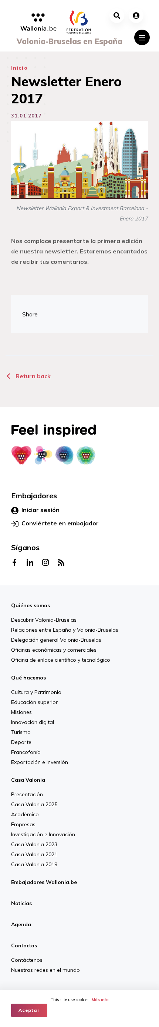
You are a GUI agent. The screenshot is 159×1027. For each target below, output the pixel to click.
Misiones (21, 712)
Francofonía (26, 752)
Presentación (27, 794)
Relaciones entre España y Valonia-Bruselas (64, 629)
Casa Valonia (28, 780)
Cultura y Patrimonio (36, 692)
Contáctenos (27, 960)
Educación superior (34, 702)
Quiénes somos (30, 605)
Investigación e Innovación (43, 834)
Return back (32, 376)
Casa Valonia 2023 (34, 844)
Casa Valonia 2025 (34, 804)
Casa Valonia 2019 (34, 864)
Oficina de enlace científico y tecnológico (60, 660)
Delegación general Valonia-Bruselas (56, 640)
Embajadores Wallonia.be (44, 882)
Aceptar (29, 1010)
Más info (100, 999)
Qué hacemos (28, 677)
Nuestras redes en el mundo (45, 970)
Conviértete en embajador (60, 523)
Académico (25, 814)
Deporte (21, 742)
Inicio (19, 67)
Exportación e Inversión (39, 762)
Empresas (23, 824)
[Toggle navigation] (142, 37)
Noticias (21, 903)
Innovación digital (32, 722)
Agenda (21, 924)
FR (88, 984)
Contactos (24, 945)
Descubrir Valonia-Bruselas (44, 619)
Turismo (21, 732)
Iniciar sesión (40, 510)
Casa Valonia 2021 (34, 854)
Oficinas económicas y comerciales (54, 650)
